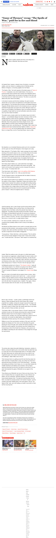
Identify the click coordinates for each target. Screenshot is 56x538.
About (27, 491)
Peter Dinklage (13, 433)
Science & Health (39, 4)
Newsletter (39, 1)
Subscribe (6, 1)
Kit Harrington (28, 431)
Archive (27, 503)
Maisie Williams (5, 433)
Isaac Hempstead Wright (19, 431)
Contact (27, 494)
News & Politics (6, 4)
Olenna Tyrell (30, 270)
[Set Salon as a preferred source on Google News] (34, 54)
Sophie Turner (19, 433)
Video (52, 4)
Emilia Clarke (13, 429)
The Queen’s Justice (26, 265)
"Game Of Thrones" (6, 429)
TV (24, 433)
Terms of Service (27, 500)
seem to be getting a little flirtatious (26, 171)
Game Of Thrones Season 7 (7, 431)
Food (19, 4)
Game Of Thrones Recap (22, 429)
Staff (27, 493)
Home (27, 489)
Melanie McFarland (7, 24)
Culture (14, 4)
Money (46, 4)
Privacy (27, 496)
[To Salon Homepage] (28, 4)
